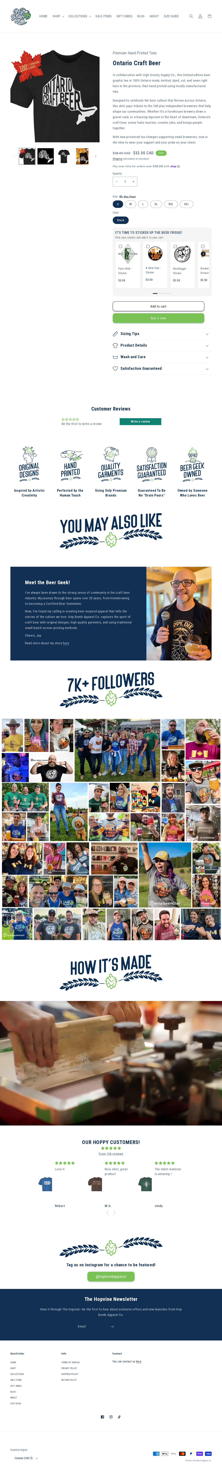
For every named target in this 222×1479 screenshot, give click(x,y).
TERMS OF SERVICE (70, 1362)
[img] (111, 1148)
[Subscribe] (112, 1326)
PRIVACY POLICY (69, 1368)
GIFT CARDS (16, 1386)
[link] (127, 254)
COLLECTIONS (17, 1374)
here (66, 643)
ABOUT (13, 1398)
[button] (58, 16)
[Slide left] (14, 156)
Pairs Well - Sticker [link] (125, 271)
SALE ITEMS (16, 1380)
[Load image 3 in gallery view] (64, 156)
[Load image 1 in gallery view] (27, 156)
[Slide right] (96, 156)
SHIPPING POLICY (69, 1374)
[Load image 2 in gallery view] (45, 156)
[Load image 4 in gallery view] (82, 156)
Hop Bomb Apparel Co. (202, 1461)
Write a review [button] (140, 421)
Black (120, 220)
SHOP (13, 1368)
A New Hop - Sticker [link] (153, 270)
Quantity (117, 173)
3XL (186, 204)
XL (156, 204)
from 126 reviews (111, 1154)
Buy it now (158, 318)
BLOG (13, 1392)
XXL (171, 204)
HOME (13, 1362)
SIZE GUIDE (15, 1403)
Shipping (117, 158)
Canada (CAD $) (24, 1458)
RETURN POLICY (69, 1380)
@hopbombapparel (111, 1276)
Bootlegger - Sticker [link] (180, 271)
